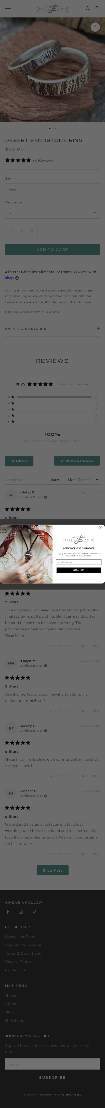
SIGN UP (78, 570)
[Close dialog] (100, 527)
